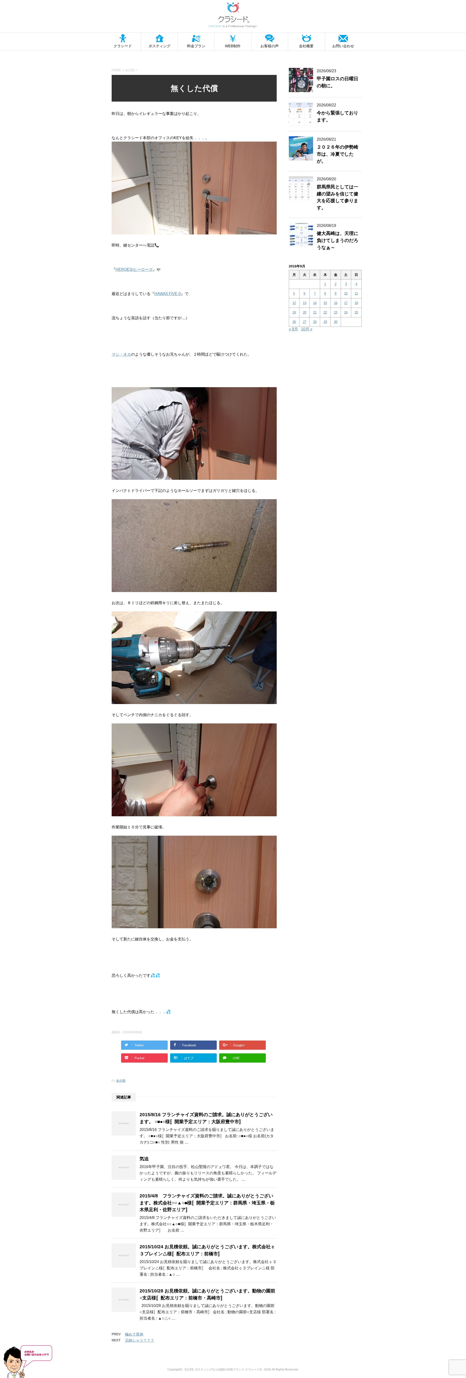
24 (346, 312)
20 (304, 312)
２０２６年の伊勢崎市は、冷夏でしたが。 (337, 154)
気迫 (144, 1158)
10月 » (306, 329)
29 (325, 322)
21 (314, 312)
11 (356, 293)
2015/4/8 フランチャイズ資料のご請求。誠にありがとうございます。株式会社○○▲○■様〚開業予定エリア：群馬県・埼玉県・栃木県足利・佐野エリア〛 (207, 1202)
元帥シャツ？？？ (139, 1340)
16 (335, 303)
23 (335, 312)
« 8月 (293, 329)
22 (325, 312)
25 (356, 312)
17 (346, 303)
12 (294, 303)
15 (325, 303)
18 (356, 303)
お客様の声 (269, 46)
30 (335, 322)
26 (294, 322)
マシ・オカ (121, 354)
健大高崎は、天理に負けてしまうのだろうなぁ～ (337, 240)
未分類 (120, 1080)
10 (346, 293)
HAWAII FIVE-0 (167, 294)
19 (294, 312)
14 (314, 303)
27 (304, 322)
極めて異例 (134, 1334)
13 (304, 303)
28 (314, 322)
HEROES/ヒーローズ (134, 269)
